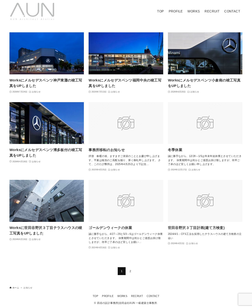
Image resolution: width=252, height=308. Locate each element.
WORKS (122, 296)
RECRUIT (137, 296)
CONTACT (153, 296)
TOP (95, 296)
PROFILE (108, 296)
